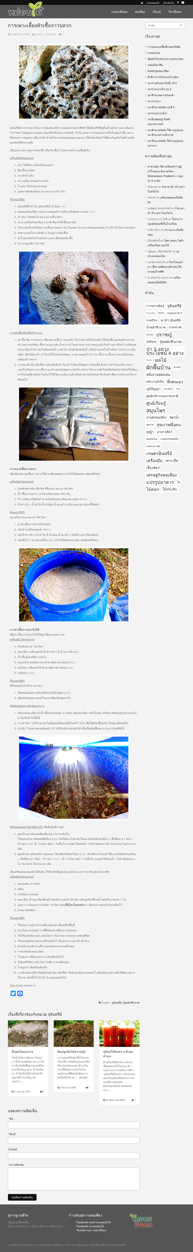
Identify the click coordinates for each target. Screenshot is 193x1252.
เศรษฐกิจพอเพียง (161, 475)
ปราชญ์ (164, 334)
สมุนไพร (155, 410)
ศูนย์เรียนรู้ (156, 403)
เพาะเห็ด (171, 460)
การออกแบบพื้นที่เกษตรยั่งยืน (164, 47)
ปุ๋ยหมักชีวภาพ (131, 1002)
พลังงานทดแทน (158, 374)
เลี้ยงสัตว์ (152, 467)
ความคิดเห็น (16, 1164)
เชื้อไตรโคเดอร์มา (75, 905)
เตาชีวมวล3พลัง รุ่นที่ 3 (161, 107)
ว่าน (178, 388)
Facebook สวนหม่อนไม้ (90, 1226)
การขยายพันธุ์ (155, 306)
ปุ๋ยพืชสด (151, 341)
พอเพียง (140, 11)
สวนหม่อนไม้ (153, 2)
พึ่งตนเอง (175, 381)
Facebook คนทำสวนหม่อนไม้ (93, 1222)
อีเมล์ (11, 1134)
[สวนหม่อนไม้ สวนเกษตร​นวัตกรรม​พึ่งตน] (26, 3)
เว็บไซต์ (12, 1149)
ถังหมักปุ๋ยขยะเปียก (158, 71)
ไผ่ (178, 482)
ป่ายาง (149, 359)
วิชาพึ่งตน (174, 11)
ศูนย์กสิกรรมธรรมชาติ (162, 395)
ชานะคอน (150, 312)
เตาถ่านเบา (154, 101)
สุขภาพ (149, 424)
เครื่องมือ (154, 460)
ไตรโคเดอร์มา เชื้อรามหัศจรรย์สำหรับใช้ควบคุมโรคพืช (165, 266)
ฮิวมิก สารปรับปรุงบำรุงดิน (163, 77)
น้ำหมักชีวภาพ (156, 327)
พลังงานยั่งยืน (155, 381)
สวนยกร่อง (154, 53)
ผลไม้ (161, 360)
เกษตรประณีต (153, 446)
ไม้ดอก (152, 489)
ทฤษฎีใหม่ (151, 320)
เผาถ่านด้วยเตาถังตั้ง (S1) (162, 83)
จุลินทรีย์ (52, 34)
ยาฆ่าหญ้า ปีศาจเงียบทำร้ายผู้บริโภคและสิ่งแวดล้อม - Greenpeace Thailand (164, 171)
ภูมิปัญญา (153, 388)
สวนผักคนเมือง (156, 417)
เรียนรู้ (157, 11)
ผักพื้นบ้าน (158, 367)
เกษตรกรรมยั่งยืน (170, 439)
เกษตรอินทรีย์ (159, 453)
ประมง (149, 334)
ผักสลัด (177, 366)
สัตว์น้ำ (175, 417)
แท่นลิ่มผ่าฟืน (155, 65)
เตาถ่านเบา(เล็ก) (157, 113)
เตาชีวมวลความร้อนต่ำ (161, 95)
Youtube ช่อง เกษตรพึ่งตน (91, 1230)
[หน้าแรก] (142, 2)
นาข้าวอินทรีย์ (171, 320)
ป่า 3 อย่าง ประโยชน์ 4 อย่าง (165, 351)
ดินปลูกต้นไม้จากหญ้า (71, 1051)
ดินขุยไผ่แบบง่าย (22, 1051)
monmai (38, 34)
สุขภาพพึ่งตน (169, 424)
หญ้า (150, 431)
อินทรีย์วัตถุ (151, 438)
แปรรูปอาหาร (160, 482)
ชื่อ (10, 1119)
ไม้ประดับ (169, 489)
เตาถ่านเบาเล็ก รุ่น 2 (159, 89)
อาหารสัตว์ (164, 431)
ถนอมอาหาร (174, 313)
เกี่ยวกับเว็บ (168, 2)
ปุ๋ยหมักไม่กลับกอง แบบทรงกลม (165, 59)
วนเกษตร (168, 388)
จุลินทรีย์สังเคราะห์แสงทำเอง (118, 1053)
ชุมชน (161, 312)
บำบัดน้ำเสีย (175, 327)
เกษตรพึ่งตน (119, 11)
